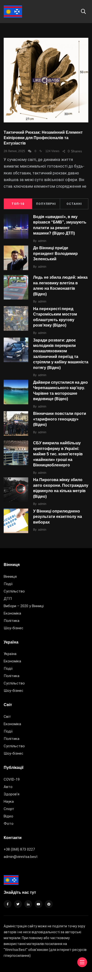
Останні (74, 204)
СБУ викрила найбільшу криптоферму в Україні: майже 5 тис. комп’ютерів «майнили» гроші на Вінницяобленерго (58, 454)
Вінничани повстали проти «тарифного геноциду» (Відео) (59, 419)
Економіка (12, 613)
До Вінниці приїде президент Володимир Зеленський (55, 253)
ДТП (8, 598)
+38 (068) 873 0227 (19, 849)
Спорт (9, 809)
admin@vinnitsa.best (21, 856)
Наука (9, 801)
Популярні (46, 204)
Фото (8, 823)
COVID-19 (12, 779)
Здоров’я (11, 794)
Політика (11, 620)
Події (8, 584)
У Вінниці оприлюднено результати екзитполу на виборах (57, 516)
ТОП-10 (18, 204)
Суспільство (14, 591)
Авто (8, 787)
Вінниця (10, 576)
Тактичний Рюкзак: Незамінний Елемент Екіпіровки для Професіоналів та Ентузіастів (43, 137)
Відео (8, 816)
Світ (7, 716)
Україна (10, 654)
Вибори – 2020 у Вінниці (24, 606)
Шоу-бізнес (13, 628)
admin (42, 241)
